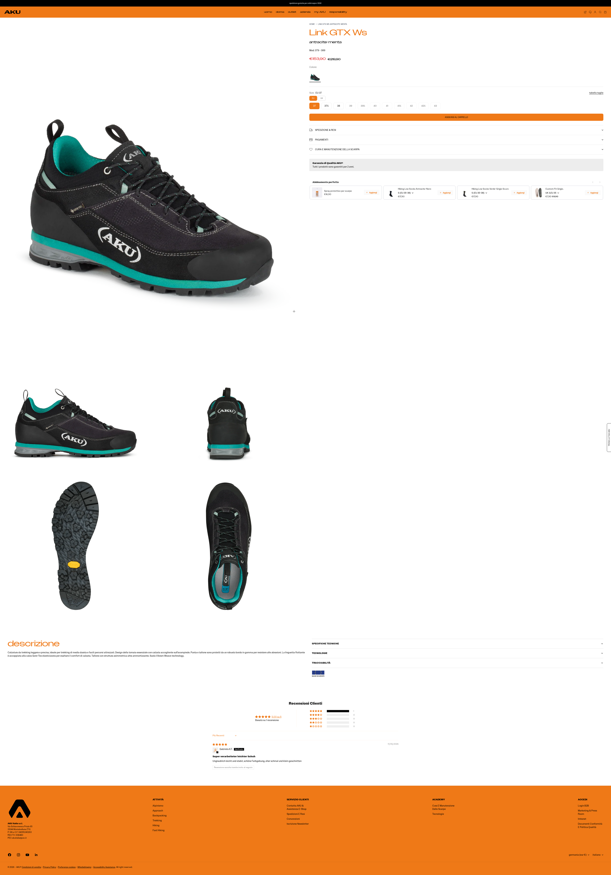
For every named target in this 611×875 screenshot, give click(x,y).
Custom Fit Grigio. (554, 189)
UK (321, 98)
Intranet (582, 818)
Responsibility (338, 12)
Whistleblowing (84, 867)
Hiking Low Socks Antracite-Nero (414, 189)
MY (320, 12)
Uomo (268, 12)
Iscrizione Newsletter (298, 823)
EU (313, 98)
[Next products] (599, 182)
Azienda (305, 12)
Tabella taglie (596, 92)
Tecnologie (438, 814)
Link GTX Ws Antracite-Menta (332, 24)
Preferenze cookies (67, 867)
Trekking (157, 820)
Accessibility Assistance (104, 867)
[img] (220, 744)
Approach (158, 810)
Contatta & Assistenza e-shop (296, 807)
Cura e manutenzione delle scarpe (443, 807)
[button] (316, 711)
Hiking (156, 825)
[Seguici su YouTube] (27, 855)
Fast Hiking (159, 830)
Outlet (292, 12)
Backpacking (160, 815)
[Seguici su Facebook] (9, 855)
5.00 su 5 (276, 716)
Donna (280, 12)
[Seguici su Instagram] (18, 855)
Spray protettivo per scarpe (338, 190)
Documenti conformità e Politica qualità (590, 825)
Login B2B (583, 805)
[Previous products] (592, 182)
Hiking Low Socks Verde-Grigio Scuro (490, 189)
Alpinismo (158, 805)
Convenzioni (293, 818)
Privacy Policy (49, 867)
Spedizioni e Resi (296, 814)
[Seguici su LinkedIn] (36, 855)
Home (312, 24)
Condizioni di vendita (31, 867)
